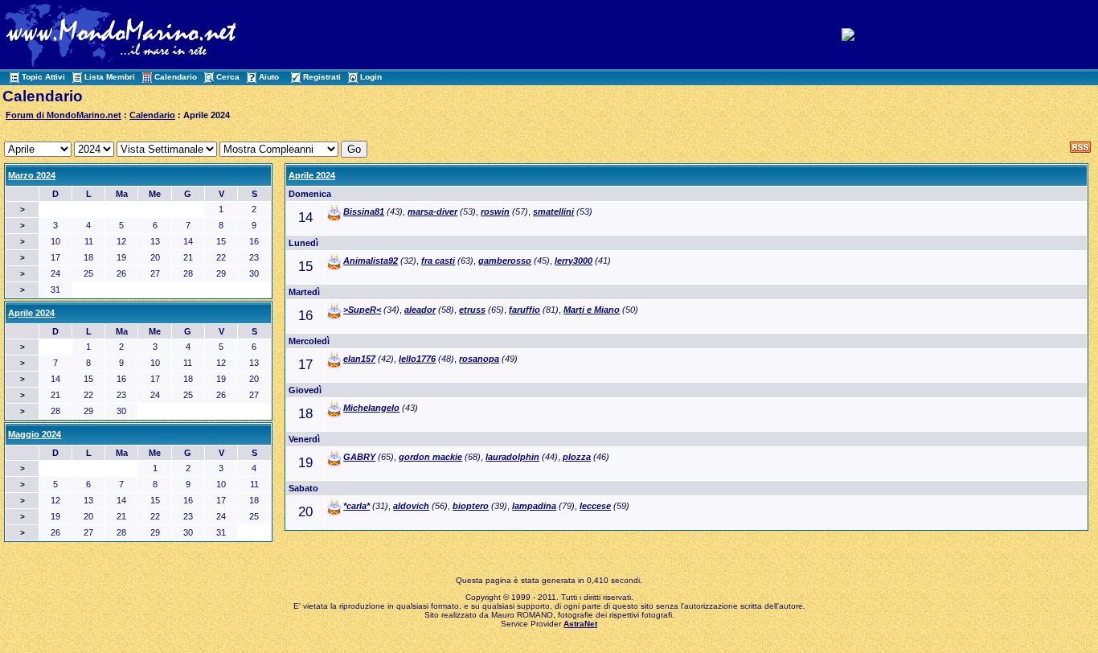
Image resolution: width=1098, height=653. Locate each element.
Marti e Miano (591, 309)
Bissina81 (363, 211)
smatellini (553, 211)
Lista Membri (109, 76)
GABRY (359, 457)
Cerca (228, 76)
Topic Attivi (43, 76)
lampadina (534, 506)
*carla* (356, 506)
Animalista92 (370, 260)
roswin (495, 211)
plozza (577, 457)
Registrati (322, 76)
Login (371, 76)
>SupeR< (362, 309)
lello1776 (417, 358)
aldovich (411, 506)
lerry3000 (573, 260)
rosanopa (479, 358)
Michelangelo (371, 408)
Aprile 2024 (312, 175)
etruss (472, 309)
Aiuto (269, 76)
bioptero (471, 506)
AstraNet (580, 623)
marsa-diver (432, 211)
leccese (595, 506)
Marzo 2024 (31, 175)
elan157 (359, 358)
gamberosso (504, 260)
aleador (420, 309)
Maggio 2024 (34, 434)
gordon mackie (430, 457)
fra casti (438, 260)
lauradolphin (512, 457)
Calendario (175, 76)
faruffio (524, 309)
